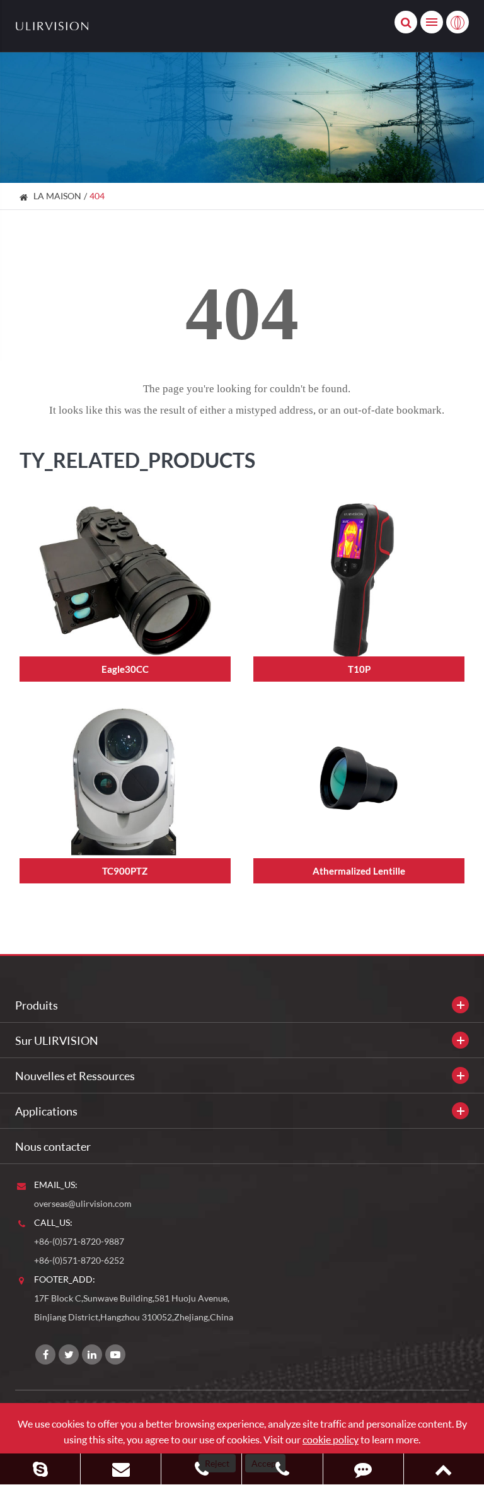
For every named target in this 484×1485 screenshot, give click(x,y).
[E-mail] (121, 1468)
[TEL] (201, 1468)
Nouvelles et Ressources (75, 1076)
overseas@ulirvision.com (83, 1203)
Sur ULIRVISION (56, 1040)
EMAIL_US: (56, 1184)
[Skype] (40, 1468)
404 (97, 195)
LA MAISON (57, 195)
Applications (46, 1111)
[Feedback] (363, 1468)
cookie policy (330, 1439)
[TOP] (444, 1468)
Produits (36, 1005)
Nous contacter (53, 1146)
